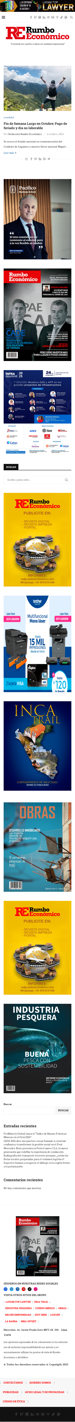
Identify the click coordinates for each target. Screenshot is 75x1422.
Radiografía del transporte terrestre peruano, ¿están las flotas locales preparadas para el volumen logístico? (36, 1157)
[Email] (53, 17)
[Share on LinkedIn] (40, 159)
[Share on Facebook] (31, 159)
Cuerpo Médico (45, 1308)
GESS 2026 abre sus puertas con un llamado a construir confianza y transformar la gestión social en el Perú (35, 1142)
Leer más (9, 152)
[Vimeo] (57, 17)
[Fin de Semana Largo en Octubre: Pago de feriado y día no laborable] (37, 88)
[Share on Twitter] (35, 159)
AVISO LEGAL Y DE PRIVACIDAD (44, 1392)
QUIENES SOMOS (40, 1382)
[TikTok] (29, 1289)
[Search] (71, 17)
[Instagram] (39, 17)
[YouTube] (23, 1289)
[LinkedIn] (17, 1289)
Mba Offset (28, 1321)
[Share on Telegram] (49, 159)
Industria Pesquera (18, 1308)
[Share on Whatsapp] (44, 159)
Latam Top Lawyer (18, 1301)
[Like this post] (26, 159)
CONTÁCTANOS (13, 1382)
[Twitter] (35, 17)
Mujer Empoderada (18, 1314)
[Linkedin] (44, 17)
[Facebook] (31, 17)
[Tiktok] (61, 17)
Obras (62, 1308)
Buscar (8, 1104)
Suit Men (41, 1314)
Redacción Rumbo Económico (25, 134)
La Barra (11, 1321)
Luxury (55, 1314)
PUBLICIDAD (11, 1392)
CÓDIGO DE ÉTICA (14, 1401)
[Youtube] (48, 17)
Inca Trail (41, 1301)
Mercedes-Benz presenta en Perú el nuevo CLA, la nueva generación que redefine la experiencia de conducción (36, 1150)
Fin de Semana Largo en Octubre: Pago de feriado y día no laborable (35, 125)
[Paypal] (66, 17)
